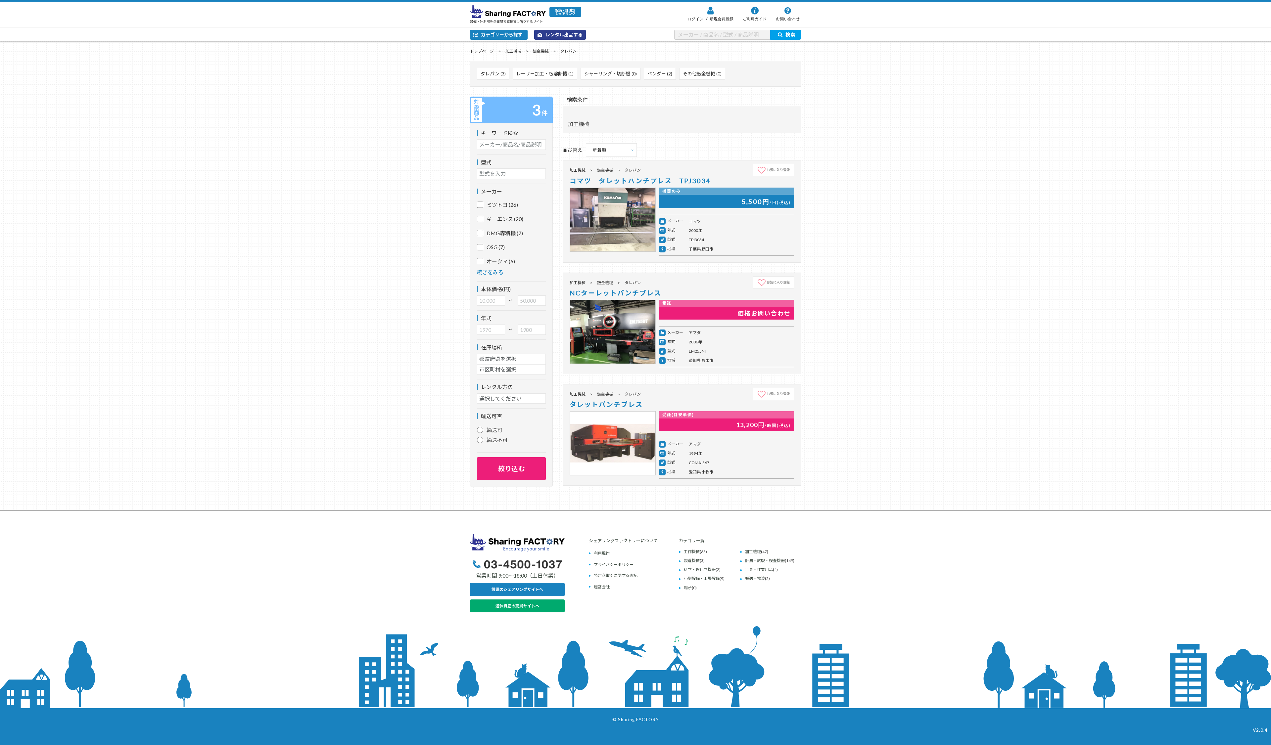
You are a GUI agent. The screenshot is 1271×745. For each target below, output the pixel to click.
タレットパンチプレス (606, 404)
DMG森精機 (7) (505, 233)
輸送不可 (497, 440)
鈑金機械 (541, 51)
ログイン (695, 19)
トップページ (482, 51)
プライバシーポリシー (614, 564)
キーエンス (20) (505, 219)
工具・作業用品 (759, 569)
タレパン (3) (493, 73)
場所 (688, 587)
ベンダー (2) (659, 73)
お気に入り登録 (778, 170)
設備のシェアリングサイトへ (517, 589)
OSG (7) (496, 247)
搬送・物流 (755, 578)
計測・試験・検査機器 (765, 560)
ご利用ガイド (755, 19)
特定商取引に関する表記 (615, 575)
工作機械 (692, 551)
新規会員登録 (721, 19)
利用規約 (602, 553)
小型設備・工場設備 (702, 578)
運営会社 (602, 586)
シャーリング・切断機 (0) (610, 73)
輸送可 (494, 430)
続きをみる (490, 272)
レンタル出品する (564, 34)
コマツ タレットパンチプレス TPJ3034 (640, 181)
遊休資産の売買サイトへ (517, 605)
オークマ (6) (501, 261)
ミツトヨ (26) (502, 204)
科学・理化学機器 (700, 569)
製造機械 (692, 560)
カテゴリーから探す (502, 34)
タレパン (568, 51)
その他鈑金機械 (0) (702, 73)
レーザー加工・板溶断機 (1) (545, 73)
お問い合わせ (788, 19)
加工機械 (513, 51)
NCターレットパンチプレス (615, 293)
